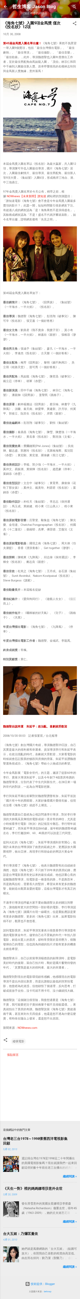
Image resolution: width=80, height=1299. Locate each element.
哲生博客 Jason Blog (34, 6)
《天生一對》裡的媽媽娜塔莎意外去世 (33, 1188)
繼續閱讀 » (70, 1176)
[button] (74, 24)
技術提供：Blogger (42, 1284)
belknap (47, 1291)
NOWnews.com (27, 1028)
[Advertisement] (40, 1088)
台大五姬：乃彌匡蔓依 (20, 1234)
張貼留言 (13, 1055)
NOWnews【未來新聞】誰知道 (26, 196)
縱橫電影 (18, 1041)
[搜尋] (74, 8)
